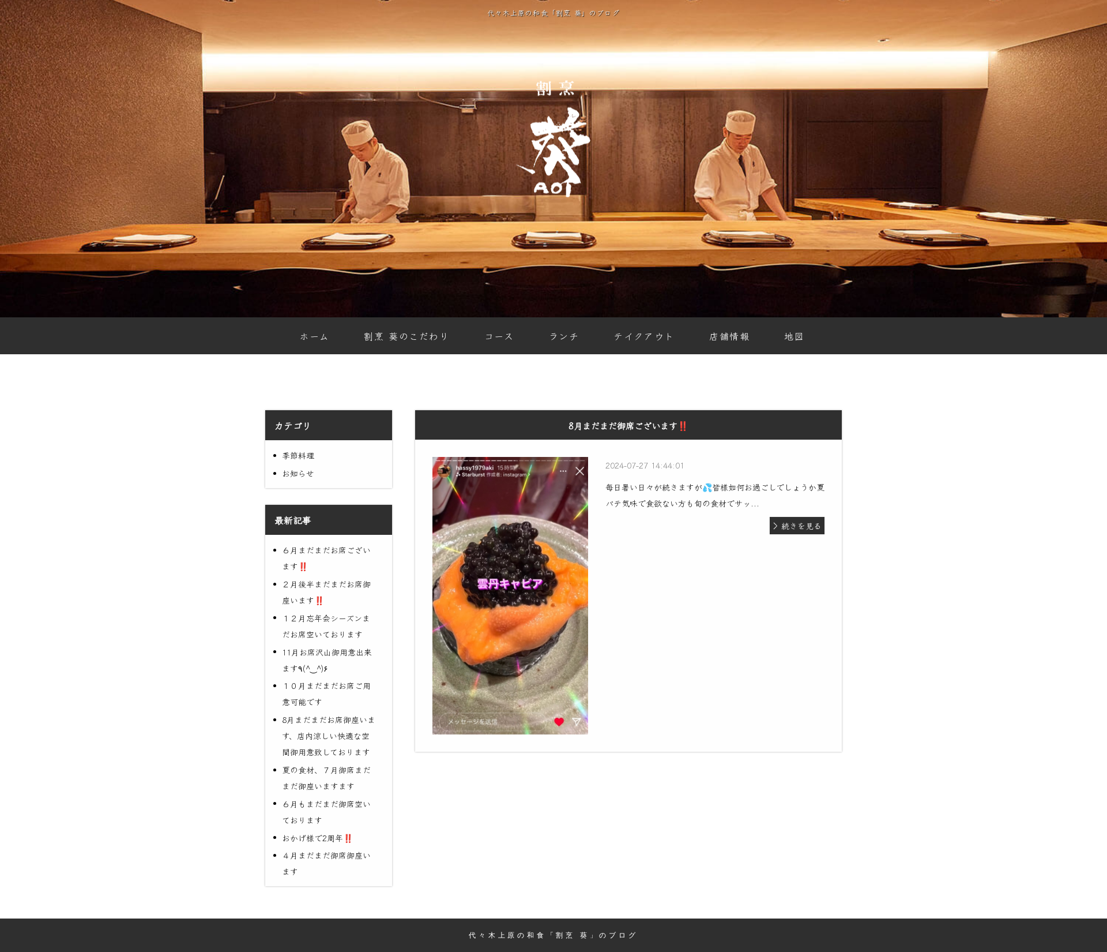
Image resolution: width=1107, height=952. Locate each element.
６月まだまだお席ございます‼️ (326, 558)
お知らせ (298, 473)
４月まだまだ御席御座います (326, 863)
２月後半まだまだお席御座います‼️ (326, 592)
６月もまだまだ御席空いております (326, 812)
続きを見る (801, 525)
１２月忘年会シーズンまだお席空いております (326, 626)
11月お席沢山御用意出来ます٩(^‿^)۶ (327, 660)
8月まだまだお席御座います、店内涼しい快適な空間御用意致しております (328, 736)
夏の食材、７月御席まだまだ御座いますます (326, 778)
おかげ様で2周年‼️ (317, 838)
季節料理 (298, 455)
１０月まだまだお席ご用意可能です (326, 693)
